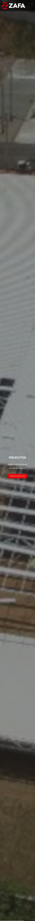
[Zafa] (13, 5)
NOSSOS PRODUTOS (17, 476)
